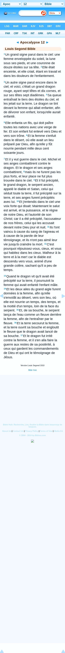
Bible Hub (32, 370)
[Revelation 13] (60, 304)
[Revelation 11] (4, 304)
